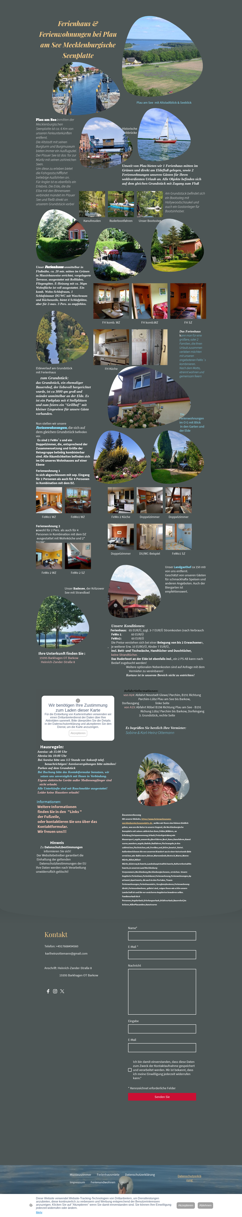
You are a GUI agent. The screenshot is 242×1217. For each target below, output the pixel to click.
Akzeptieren (78, 733)
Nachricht (134, 965)
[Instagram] (55, 991)
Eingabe (133, 1021)
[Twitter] (62, 991)
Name (132, 928)
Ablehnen (205, 1205)
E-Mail (133, 947)
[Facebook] (48, 991)
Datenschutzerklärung (189, 1178)
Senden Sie (162, 1097)
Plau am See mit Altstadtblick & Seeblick (164, 102)
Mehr (39, 1212)
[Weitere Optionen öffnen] (122, 1182)
